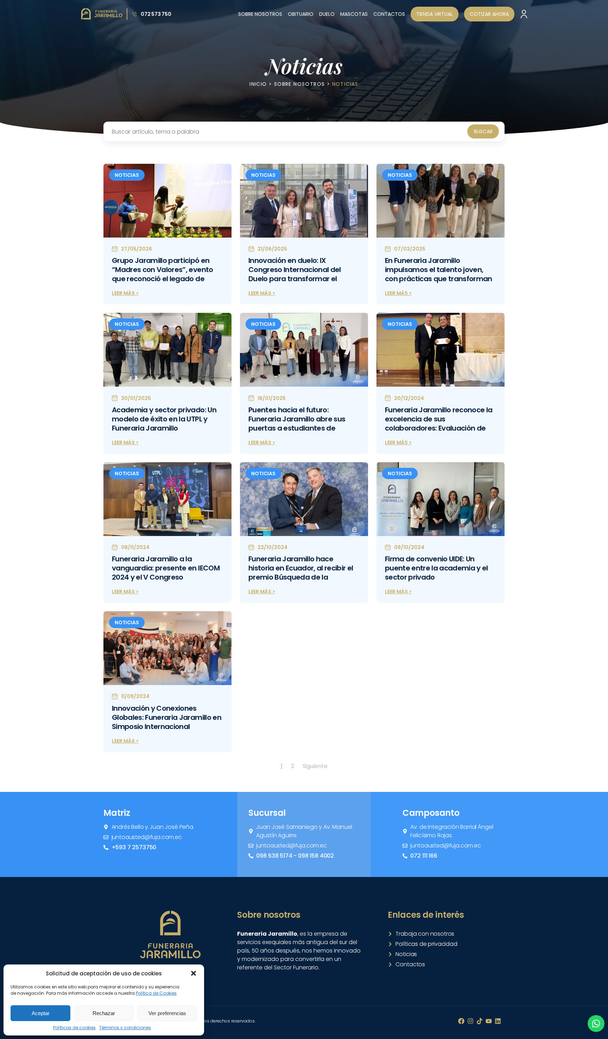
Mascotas (354, 14)
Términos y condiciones (125, 1028)
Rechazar (104, 1013)
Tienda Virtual (434, 14)
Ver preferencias (167, 1013)
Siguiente (315, 766)
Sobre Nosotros (260, 14)
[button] (193, 973)
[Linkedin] (498, 1021)
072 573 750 (156, 14)
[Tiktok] (479, 1021)
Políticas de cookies (74, 1028)
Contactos (389, 14)
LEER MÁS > (125, 293)
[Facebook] (461, 1021)
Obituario (301, 14)
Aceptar (41, 1013)
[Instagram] (470, 1021)
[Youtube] (489, 1021)
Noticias (127, 175)
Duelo (327, 14)
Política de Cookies (156, 993)
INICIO (258, 84)
